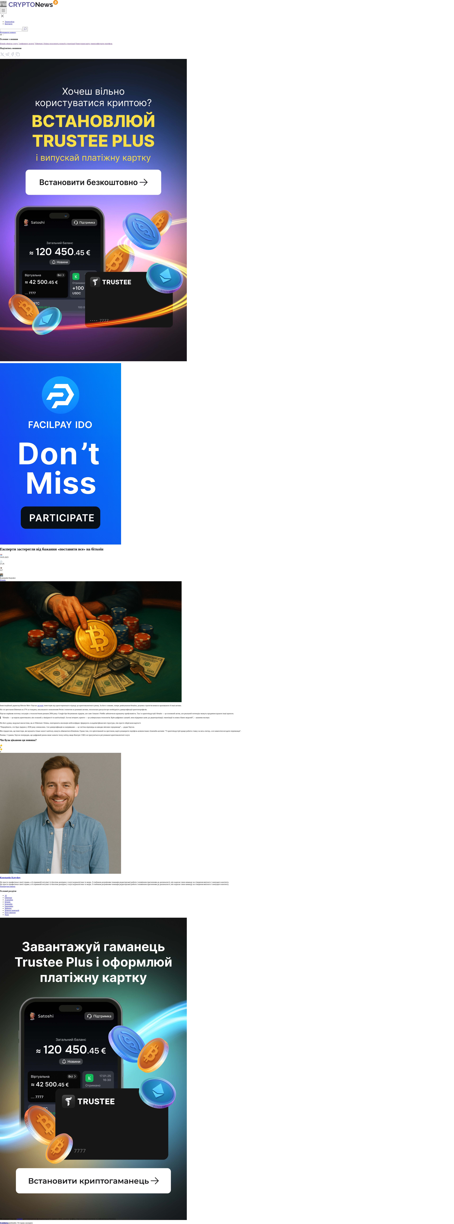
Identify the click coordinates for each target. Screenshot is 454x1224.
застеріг (40, 706)
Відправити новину (8, 32)
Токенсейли (9, 22)
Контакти (8, 24)
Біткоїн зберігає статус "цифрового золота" (17, 44)
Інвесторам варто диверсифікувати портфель (94, 44)
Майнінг (8, 908)
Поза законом (10, 913)
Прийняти (4, 1223)
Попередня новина (7, 886)
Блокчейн (8, 904)
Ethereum (8, 898)
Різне (7, 915)
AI (6, 896)
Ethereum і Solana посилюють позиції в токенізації (55, 44)
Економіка (9, 906)
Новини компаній (12, 910)
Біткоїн (3, 580)
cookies (19, 1219)
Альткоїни (9, 900)
